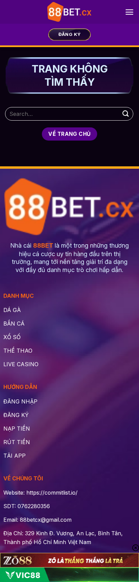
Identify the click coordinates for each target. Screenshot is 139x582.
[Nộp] (126, 113)
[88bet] (69, 11)
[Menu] (129, 12)
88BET (43, 245)
